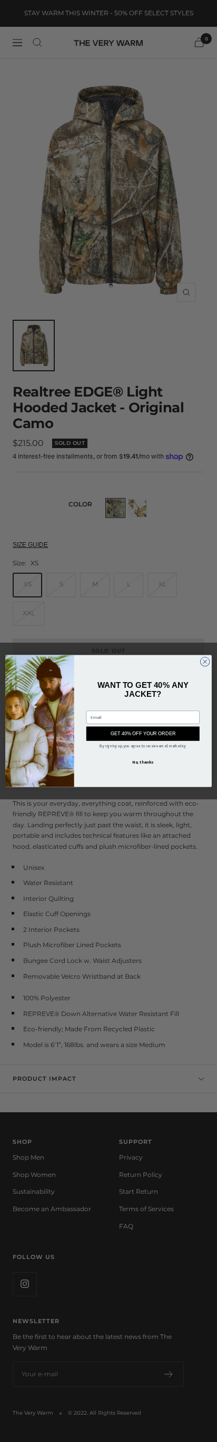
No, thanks (142, 762)
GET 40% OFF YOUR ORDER (143, 733)
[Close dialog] (205, 661)
